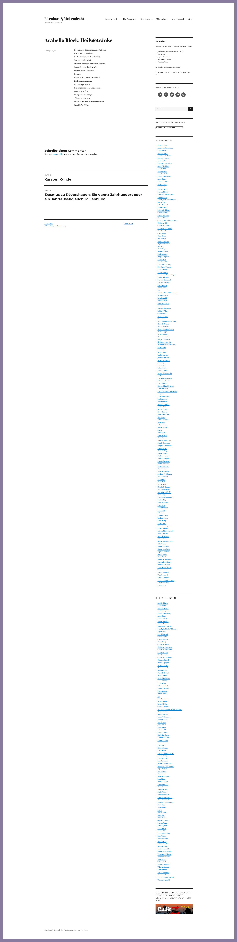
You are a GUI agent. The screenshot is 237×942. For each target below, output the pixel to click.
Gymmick (161, 319)
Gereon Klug (162, 314)
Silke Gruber (162, 544)
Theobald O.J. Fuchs (164, 567)
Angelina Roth (163, 174)
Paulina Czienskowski (165, 497)
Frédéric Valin (162, 311)
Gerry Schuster (163, 316)
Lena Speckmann (163, 404)
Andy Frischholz (163, 166)
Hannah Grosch (163, 324)
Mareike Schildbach (164, 440)
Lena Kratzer (162, 402)
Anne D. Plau (162, 182)
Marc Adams (162, 433)
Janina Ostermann (164, 717)
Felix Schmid (162, 298)
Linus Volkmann (163, 415)
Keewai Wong (162, 756)
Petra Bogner (162, 826)
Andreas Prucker (163, 161)
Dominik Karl (162, 676)
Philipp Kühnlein (164, 833)
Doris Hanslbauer (164, 678)
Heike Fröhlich (163, 334)
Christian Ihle (162, 223)
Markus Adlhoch (163, 795)
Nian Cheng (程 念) (164, 492)
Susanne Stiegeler (164, 565)
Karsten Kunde (163, 740)
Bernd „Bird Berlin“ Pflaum (167, 200)
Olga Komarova (163, 821)
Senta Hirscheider (164, 849)
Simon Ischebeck (164, 549)
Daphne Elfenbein (164, 244)
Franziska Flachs (163, 303)
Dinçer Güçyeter (163, 257)
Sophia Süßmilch (164, 552)
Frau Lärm (161, 306)
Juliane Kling (162, 371)
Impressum (48, 223)
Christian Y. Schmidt (165, 228)
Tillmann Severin (164, 857)
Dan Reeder (162, 239)
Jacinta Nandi (162, 350)
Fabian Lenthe (162, 288)
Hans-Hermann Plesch (166, 329)
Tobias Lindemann (164, 862)
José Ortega (162, 722)
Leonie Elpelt (162, 409)
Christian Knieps (163, 226)
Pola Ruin (161, 513)
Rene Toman (162, 836)
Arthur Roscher (163, 621)
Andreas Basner (163, 608)
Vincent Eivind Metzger (166, 580)
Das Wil (160, 246)
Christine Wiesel (163, 231)
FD (158, 290)
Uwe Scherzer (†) (163, 865)
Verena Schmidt (163, 578)
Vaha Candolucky (164, 867)
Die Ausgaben (130, 19)
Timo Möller (162, 859)
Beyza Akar (161, 632)
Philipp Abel (162, 831)
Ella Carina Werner (164, 267)
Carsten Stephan (163, 215)
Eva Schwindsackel (164, 280)
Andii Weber (162, 151)
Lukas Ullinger (163, 425)
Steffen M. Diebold (164, 559)
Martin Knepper (163, 459)
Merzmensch (162, 469)
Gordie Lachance (163, 707)
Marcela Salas (162, 435)
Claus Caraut (162, 236)
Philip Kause (162, 828)
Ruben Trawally (163, 528)
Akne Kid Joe (162, 145)
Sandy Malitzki (163, 839)
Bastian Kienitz (163, 192)
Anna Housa (162, 179)
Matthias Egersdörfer (165, 797)
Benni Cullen (162, 197)
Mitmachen (161, 19)
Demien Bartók (163, 252)
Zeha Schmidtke (163, 583)
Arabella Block (163, 189)
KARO (160, 376)
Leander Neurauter (164, 764)
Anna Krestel (162, 619)
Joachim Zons (162, 720)
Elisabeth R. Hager (164, 264)
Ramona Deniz (163, 516)
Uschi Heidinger (163, 572)
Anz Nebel (161, 187)
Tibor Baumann (163, 570)
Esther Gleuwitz (163, 277)
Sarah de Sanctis (163, 536)
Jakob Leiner (162, 352)
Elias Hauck (162, 259)
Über (190, 19)
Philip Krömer (163, 508)
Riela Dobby (162, 521)
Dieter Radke (162, 670)
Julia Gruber (162, 725)
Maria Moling (162, 451)
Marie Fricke (162, 792)
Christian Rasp (163, 652)
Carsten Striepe (163, 218)
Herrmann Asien (163, 337)
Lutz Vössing (162, 428)
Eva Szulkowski (163, 283)
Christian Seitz (163, 655)
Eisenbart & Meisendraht (64, 18)
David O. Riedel (163, 665)
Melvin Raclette (163, 466)
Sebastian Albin (163, 844)
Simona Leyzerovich (165, 852)
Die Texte (145, 19)
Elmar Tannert (163, 272)
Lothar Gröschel (163, 420)
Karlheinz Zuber (163, 735)
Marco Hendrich (163, 787)
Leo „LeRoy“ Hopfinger (166, 766)
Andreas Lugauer (163, 158)
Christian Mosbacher (165, 647)
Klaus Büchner (163, 389)
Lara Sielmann (163, 761)
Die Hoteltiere (162, 254)
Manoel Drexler (163, 784)
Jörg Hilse (161, 365)
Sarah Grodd (162, 539)
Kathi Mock (162, 745)
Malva (160, 430)
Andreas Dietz (163, 153)
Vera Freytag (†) (163, 575)
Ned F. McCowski (164, 490)
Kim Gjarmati (162, 758)
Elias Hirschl (162, 262)
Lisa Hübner (162, 771)
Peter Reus (161, 505)
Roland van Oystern (165, 526)
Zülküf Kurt (162, 585)
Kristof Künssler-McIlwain (167, 391)
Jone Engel (161, 363)
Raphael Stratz (163, 518)
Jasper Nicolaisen (164, 360)
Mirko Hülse (162, 482)
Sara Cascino (162, 841)
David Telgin (162, 249)
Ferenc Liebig (162, 704)
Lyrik (54, 51)
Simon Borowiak (163, 547)
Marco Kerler (162, 438)
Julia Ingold (162, 730)
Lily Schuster (162, 412)
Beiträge (47, 51)
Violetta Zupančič (164, 880)
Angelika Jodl (162, 171)
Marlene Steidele (163, 456)
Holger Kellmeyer (164, 340)
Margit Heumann (164, 443)
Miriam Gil (161, 479)
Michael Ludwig (163, 472)
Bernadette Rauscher (165, 626)
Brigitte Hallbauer (164, 210)
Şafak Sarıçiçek (163, 534)
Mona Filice (162, 808)
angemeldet (58, 154)
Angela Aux (162, 169)
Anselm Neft (162, 184)
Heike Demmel (163, 712)
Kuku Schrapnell (163, 396)
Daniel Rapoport (163, 241)
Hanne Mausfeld (163, 327)
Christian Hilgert (164, 645)
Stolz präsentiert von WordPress (76, 930)
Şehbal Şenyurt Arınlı (165, 541)
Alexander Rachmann (165, 148)
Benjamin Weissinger (165, 195)
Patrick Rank (162, 823)
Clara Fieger (162, 233)
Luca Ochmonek (163, 777)
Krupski (160, 394)
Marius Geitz (162, 453)
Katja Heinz (162, 751)
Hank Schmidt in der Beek (167, 321)
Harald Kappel (162, 332)
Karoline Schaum (164, 738)
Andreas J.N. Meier (164, 156)
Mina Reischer (163, 477)
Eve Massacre (162, 285)
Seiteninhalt (111, 19)
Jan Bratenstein (163, 355)
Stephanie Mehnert (164, 562)
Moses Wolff (162, 484)
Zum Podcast (177, 19)
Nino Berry (161, 495)
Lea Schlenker (162, 399)
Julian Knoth (162, 368)
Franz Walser (162, 301)
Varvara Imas (162, 870)
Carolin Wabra (163, 213)
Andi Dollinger (163, 603)
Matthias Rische (163, 464)
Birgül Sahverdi (163, 634)
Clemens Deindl (163, 660)
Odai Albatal (162, 818)
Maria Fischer (162, 448)
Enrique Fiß (162, 683)
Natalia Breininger (164, 487)
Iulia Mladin (162, 347)
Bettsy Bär (161, 202)
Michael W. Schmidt (165, 474)
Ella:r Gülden (162, 270)
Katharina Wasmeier (165, 378)
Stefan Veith (162, 557)
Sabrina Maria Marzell (165, 531)
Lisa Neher (161, 417)
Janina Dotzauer (163, 358)
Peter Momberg (163, 503)
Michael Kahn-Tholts (165, 802)
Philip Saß (161, 510)
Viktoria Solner (163, 875)
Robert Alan (162, 523)
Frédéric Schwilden (164, 308)
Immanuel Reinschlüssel (166, 345)
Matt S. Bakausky (164, 461)
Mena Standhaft (163, 800)
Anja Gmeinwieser (164, 176)
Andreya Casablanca (165, 164)
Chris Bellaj (162, 642)
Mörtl (160, 810)
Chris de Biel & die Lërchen (167, 220)
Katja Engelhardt (163, 381)
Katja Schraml (163, 384)
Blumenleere (162, 208)
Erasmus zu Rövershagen (167, 275)
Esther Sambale (163, 686)
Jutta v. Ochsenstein (165, 373)
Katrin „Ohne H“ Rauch (166, 386)
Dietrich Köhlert (163, 673)
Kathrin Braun (163, 748)
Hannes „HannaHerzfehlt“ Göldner (170, 709)
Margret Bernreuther (165, 446)
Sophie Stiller (162, 554)
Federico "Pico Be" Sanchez (167, 293)
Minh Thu (161, 805)
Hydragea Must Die (164, 342)
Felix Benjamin (163, 296)
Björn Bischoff (163, 205)
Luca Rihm (161, 422)
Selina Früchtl (162, 846)
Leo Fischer (162, 407)
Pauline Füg (162, 500)
